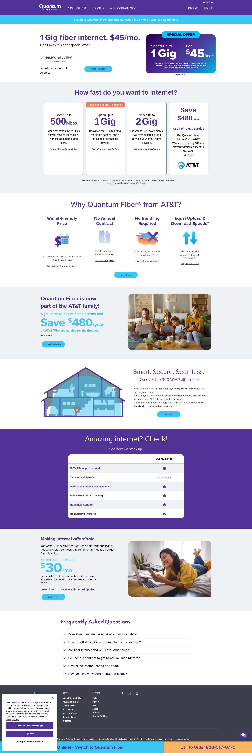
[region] (29, 722)
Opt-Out (30, 734)
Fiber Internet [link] (77, 7)
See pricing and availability (63, 149)
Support (192, 7)
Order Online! (84, 747)
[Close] (53, 698)
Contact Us (208, 2)
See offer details (46, 335)
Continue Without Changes (29, 726)
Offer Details (180, 74)
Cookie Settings (100, 716)
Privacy (96, 712)
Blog (94, 705)
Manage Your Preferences (29, 741)
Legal (95, 709)
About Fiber (69, 705)
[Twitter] (129, 693)
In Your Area (69, 717)
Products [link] (98, 7)
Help (94, 698)
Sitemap (67, 720)
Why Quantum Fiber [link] (123, 7)
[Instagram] (137, 693)
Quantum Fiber (70, 702)
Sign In (209, 7)
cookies (16, 702)
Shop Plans (126, 274)
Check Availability (98, 68)
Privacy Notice (12, 719)
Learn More (170, 19)
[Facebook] (122, 693)
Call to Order (207, 747)
